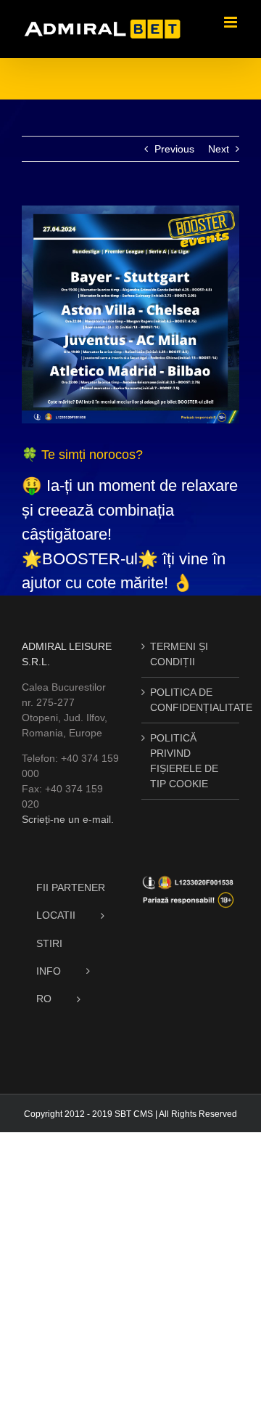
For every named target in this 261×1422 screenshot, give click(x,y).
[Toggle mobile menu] (231, 22)
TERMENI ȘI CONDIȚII (179, 654)
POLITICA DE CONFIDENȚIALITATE (191, 699)
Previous (174, 149)
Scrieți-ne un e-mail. (68, 819)
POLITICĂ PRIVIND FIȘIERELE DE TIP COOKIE (184, 760)
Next (218, 149)
